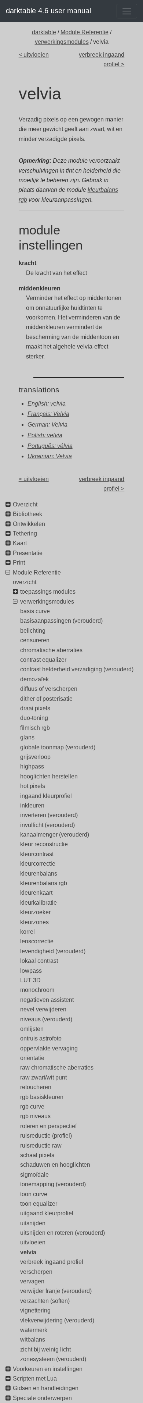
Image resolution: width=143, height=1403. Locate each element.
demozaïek (34, 679)
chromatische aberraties (51, 650)
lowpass (31, 971)
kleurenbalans (38, 873)
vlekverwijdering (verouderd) (57, 1320)
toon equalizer (38, 1204)
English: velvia (46, 403)
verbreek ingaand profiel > (101, 59)
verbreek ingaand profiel (51, 1262)
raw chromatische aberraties (57, 1067)
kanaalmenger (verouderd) (54, 834)
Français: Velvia (48, 414)
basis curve (35, 611)
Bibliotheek (27, 514)
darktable (44, 32)
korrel (27, 932)
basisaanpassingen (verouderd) (61, 621)
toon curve (33, 1194)
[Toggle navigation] (127, 11)
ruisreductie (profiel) (46, 1135)
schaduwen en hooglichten (55, 1165)
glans (27, 737)
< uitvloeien (34, 55)
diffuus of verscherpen (48, 689)
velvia (28, 1252)
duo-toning (34, 718)
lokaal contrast (39, 961)
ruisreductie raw (41, 1145)
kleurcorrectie (37, 863)
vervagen (32, 1281)
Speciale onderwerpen (42, 1398)
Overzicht (25, 504)
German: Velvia (47, 424)
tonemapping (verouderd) (53, 1184)
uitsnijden (32, 1223)
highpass (32, 766)
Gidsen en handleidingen (45, 1388)
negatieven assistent (47, 1000)
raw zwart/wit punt (43, 1077)
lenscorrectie (37, 941)
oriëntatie (32, 1058)
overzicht (24, 582)
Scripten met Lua (35, 1378)
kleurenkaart (36, 893)
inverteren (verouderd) (49, 815)
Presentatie (28, 553)
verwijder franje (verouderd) (56, 1291)
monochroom (37, 990)
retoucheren (35, 1087)
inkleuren (32, 805)
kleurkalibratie (38, 903)
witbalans (32, 1339)
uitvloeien (32, 1242)
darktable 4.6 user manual (48, 11)
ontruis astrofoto (41, 1038)
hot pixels (32, 786)
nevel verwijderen (43, 1009)
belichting (32, 631)
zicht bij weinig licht (45, 1349)
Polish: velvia (44, 435)
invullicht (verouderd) (47, 825)
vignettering (35, 1310)
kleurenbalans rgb (43, 883)
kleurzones (34, 922)
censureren (35, 640)
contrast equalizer (43, 660)
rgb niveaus (35, 1116)
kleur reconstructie (44, 844)
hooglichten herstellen (49, 776)
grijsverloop (35, 757)
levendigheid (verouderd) (52, 951)
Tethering (25, 533)
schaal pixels (37, 1155)
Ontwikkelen (29, 524)
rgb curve (32, 1106)
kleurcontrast (37, 854)
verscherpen (36, 1272)
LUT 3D (30, 980)
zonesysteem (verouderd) (53, 1359)
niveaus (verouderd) (46, 1019)
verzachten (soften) (45, 1301)
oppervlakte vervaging (49, 1048)
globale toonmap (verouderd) (57, 747)
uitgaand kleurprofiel (46, 1213)
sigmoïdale (34, 1174)
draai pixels (35, 708)
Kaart (20, 543)
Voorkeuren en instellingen (47, 1369)
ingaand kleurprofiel (46, 796)
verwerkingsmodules (62, 42)
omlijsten (32, 1029)
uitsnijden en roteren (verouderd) (62, 1233)
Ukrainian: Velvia (49, 456)
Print (19, 562)
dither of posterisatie (46, 699)
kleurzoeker (35, 912)
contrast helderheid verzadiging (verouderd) (76, 669)
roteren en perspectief (48, 1126)
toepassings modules (48, 592)
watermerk (33, 1330)
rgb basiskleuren (41, 1097)
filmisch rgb (35, 728)
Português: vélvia (50, 446)
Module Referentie (84, 32)
